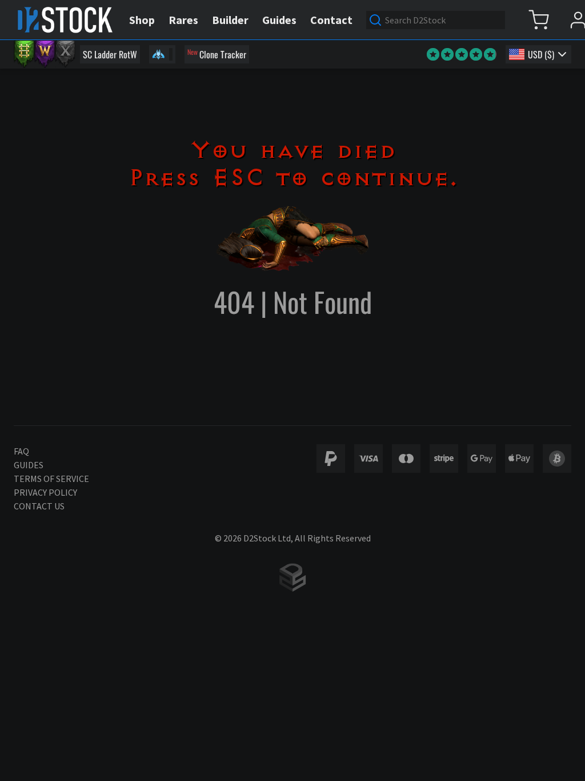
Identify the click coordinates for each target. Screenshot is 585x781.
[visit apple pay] (519, 458)
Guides (28, 465)
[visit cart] (538, 19)
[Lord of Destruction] (65, 54)
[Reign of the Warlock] (44, 54)
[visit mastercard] (406, 458)
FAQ (21, 451)
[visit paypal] (330, 458)
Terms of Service (51, 478)
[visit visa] (368, 458)
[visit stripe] (444, 458)
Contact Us (39, 506)
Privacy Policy (45, 492)
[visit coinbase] (557, 458)
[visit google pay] (481, 458)
